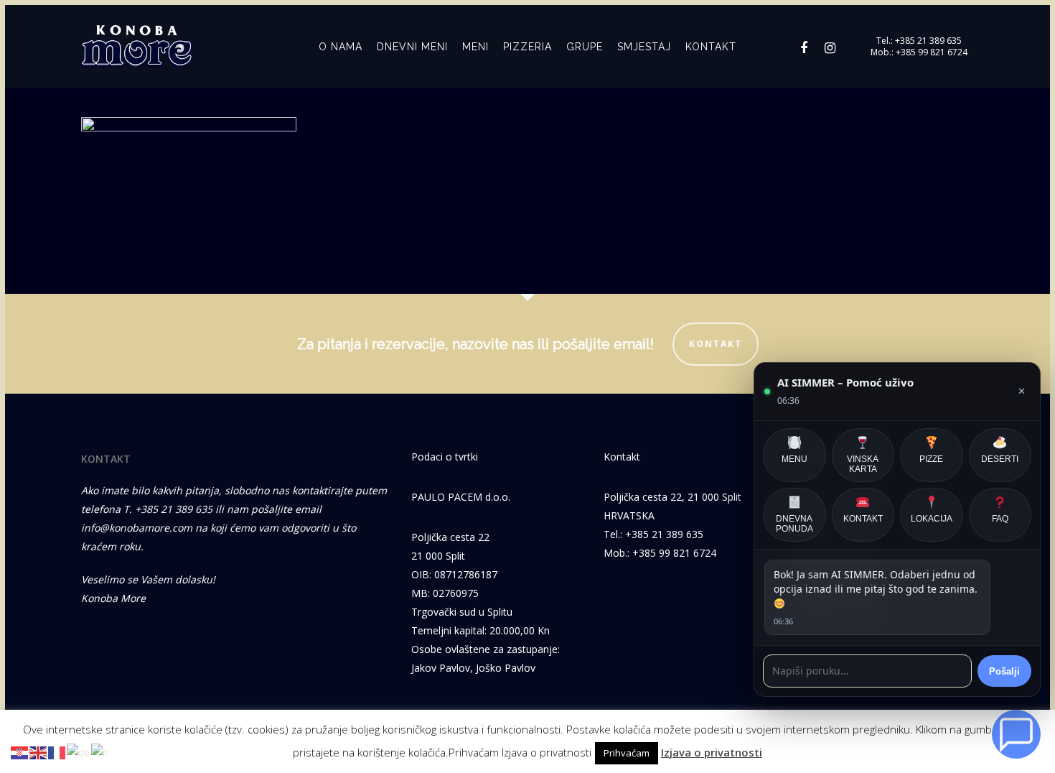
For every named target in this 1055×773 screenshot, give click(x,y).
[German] (79, 752)
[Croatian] (20, 752)
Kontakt (715, 344)
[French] (57, 752)
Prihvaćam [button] (627, 752)
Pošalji (1004, 671)
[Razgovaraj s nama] (1016, 734)
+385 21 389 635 (928, 41)
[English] (38, 752)
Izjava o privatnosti (711, 752)
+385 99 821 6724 (931, 52)
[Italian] (100, 752)
